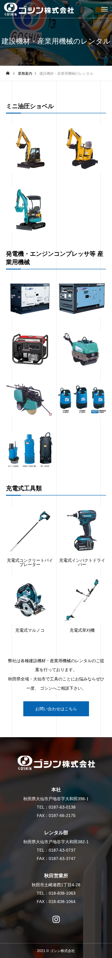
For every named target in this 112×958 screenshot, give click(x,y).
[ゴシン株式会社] (56, 9)
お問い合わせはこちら (56, 708)
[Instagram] (56, 916)
